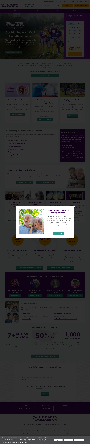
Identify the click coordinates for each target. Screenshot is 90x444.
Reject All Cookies (68, 440)
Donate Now (58, 233)
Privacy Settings (58, 440)
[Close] (88, 439)
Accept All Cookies (79, 440)
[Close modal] (74, 206)
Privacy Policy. (23, 442)
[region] (45, 440)
